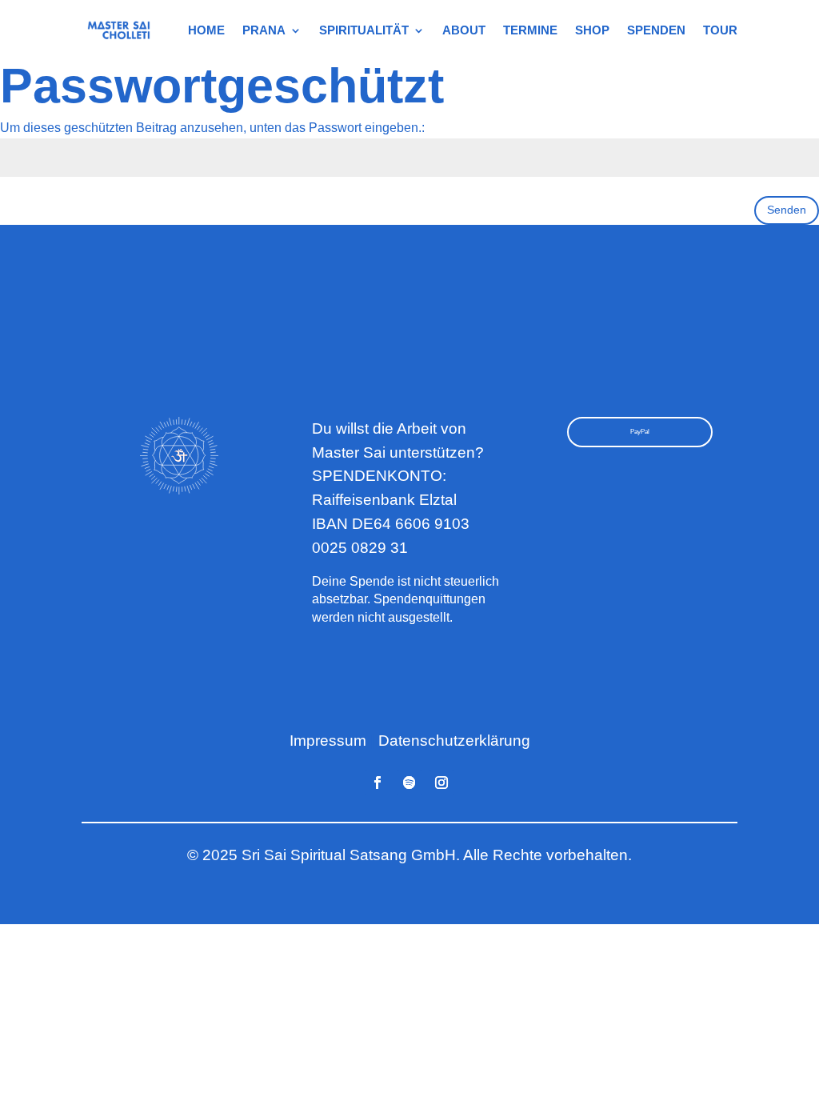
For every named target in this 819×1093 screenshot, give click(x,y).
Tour (720, 30)
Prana (264, 30)
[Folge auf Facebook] (377, 782)
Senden (786, 209)
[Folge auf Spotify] (409, 782)
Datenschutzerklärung (454, 740)
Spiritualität (364, 30)
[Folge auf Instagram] (441, 782)
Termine (530, 30)
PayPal (639, 431)
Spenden (656, 30)
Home (206, 30)
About (463, 30)
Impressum (328, 740)
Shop (592, 30)
